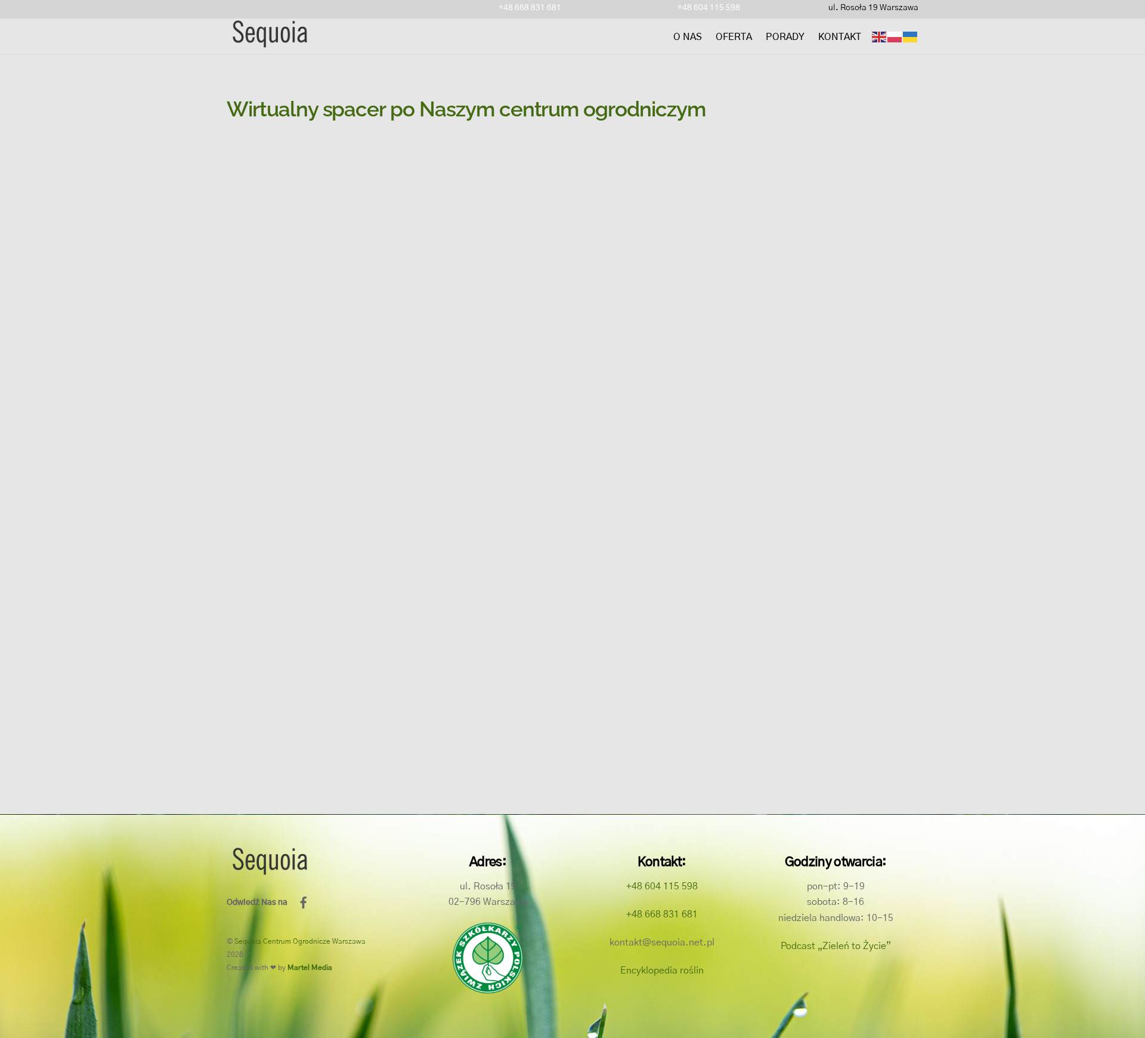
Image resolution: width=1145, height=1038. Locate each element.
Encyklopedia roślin (662, 970)
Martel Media (309, 967)
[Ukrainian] (910, 37)
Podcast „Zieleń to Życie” (836, 946)
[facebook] (303, 902)
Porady (785, 37)
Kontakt (839, 37)
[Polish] (895, 37)
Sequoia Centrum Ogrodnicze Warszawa (300, 941)
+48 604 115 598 (708, 8)
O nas (687, 37)
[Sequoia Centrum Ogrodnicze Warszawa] (269, 43)
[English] (879, 37)
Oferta (734, 37)
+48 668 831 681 (530, 8)
